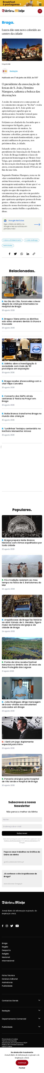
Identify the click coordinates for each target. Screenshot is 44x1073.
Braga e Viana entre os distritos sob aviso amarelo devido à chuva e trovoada (22, 320)
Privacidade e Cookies (10, 1039)
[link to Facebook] (2, 926)
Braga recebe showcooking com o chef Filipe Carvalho (20, 382)
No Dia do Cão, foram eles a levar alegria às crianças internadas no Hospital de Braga (21, 280)
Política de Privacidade (12, 841)
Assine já (22, 1062)
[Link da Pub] (22, 3)
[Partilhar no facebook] (9, 254)
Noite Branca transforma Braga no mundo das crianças (22, 415)
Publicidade (7, 986)
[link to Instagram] (7, 926)
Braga (4, 943)
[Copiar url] (34, 254)
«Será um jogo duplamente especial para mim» (21, 719)
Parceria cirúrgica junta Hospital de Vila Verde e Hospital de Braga (20, 756)
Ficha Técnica (8, 975)
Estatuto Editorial (10, 979)
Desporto (6, 950)
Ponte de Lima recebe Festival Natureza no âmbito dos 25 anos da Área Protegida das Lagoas (22, 641)
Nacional (6, 957)
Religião (5, 953)
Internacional (8, 960)
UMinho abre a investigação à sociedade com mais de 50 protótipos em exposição (22, 341)
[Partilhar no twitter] (15, 254)
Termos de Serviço (31, 841)
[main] (22, 454)
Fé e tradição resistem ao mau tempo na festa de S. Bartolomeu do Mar (21, 557)
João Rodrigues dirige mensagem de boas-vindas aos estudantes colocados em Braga (21, 681)
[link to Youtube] (17, 926)
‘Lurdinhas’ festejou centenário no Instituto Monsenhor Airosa (18, 430)
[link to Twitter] (11, 926)
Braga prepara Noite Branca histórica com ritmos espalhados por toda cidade (21, 518)
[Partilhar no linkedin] (28, 254)
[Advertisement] (22, 467)
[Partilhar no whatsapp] (22, 254)
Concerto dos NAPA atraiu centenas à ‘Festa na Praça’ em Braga (20, 397)
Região (5, 946)
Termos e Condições (9, 1041)
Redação (6, 1010)
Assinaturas (7, 982)
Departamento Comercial (14, 1019)
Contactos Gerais (10, 1000)
